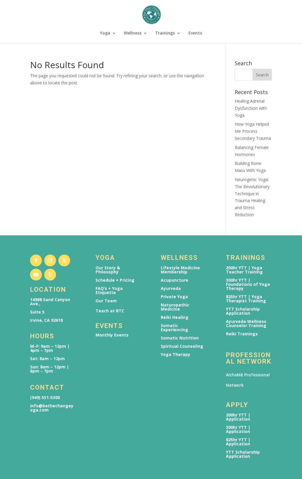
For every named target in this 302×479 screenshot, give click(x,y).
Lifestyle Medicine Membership (180, 270)
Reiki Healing (174, 317)
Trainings (165, 33)
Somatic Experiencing (174, 328)
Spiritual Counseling (182, 346)
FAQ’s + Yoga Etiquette (109, 290)
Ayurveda (171, 288)
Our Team (106, 301)
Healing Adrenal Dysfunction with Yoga (251, 108)
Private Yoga (174, 297)
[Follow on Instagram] (50, 260)
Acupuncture (174, 280)
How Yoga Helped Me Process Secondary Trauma (253, 131)
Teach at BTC (110, 311)
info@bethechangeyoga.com (51, 408)
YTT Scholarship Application (243, 311)
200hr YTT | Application (238, 417)
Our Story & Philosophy (108, 270)
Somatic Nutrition (180, 338)
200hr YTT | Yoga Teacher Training (244, 270)
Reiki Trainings (242, 334)
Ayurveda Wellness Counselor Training (246, 323)
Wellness (133, 33)
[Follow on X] (64, 260)
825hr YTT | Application (238, 442)
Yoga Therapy (175, 354)
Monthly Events (112, 335)
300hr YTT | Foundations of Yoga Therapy (248, 284)
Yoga (105, 33)
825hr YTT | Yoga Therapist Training (246, 299)
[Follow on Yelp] (50, 274)
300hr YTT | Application (238, 429)
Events (195, 33)
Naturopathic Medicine (175, 307)
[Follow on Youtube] (36, 274)
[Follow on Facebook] (36, 260)
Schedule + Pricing (115, 280)
